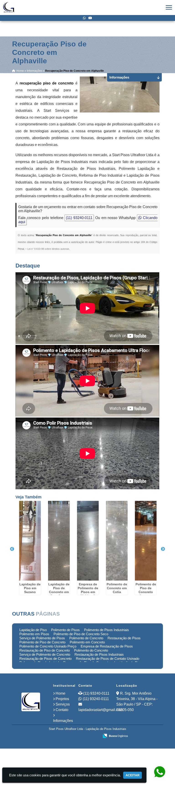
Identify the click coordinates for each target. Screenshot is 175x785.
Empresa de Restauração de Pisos (107, 646)
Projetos (62, 699)
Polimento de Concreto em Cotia (117, 588)
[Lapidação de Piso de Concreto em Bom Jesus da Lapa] (59, 541)
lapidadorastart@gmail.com (100, 710)
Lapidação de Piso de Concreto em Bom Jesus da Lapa (58, 591)
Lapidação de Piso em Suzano (30, 588)
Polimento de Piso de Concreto (42, 642)
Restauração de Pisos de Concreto (45, 658)
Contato (62, 710)
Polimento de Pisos (65, 630)
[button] (169, 7)
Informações (63, 721)
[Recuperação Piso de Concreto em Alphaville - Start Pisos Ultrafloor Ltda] (8, 7)
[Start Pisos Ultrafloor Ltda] (30, 702)
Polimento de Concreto (86, 638)
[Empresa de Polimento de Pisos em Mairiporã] (88, 541)
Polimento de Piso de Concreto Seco (81, 634)
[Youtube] (90, 18)
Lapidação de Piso (33, 630)
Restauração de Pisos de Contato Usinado (107, 658)
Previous (12, 549)
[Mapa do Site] (51, 736)
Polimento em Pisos (34, 634)
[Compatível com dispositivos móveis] (94, 736)
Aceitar (132, 775)
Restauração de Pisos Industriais (99, 654)
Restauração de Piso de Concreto (44, 650)
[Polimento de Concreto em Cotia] (117, 541)
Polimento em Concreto (87, 642)
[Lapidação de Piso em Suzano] (30, 541)
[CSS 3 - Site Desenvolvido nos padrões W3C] (78, 736)
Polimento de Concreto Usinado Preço (47, 646)
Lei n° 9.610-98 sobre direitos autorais (48, 248)
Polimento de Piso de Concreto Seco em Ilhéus (146, 591)
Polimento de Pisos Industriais (106, 630)
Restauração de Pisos (124, 638)
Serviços (63, 704)
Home (60, 693)
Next (163, 549)
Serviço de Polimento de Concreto (44, 654)
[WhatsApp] (84, 18)
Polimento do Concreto (91, 650)
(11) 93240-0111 (79, 218)
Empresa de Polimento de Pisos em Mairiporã (88, 590)
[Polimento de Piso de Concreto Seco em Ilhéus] (146, 541)
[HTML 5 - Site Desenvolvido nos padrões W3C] (63, 736)
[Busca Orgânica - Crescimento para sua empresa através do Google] (115, 735)
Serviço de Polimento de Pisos (42, 638)
